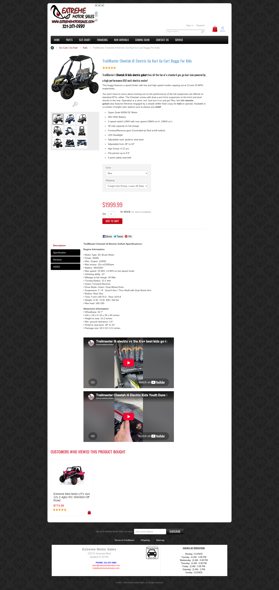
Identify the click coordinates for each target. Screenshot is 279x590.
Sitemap (160, 540)
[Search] (202, 31)
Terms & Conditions (124, 540)
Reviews (57, 259)
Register (200, 25)
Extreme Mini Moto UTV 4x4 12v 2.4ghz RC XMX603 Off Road (71, 497)
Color (108, 167)
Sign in (189, 25)
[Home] (73, 17)
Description (59, 245)
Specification (59, 252)
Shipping (110, 180)
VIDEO (56, 266)
